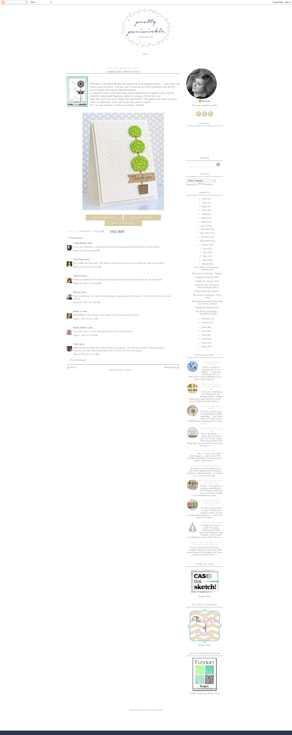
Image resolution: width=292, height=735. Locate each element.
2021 (204, 210)
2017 (204, 226)
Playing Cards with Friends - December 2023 (211, 502)
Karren (77, 292)
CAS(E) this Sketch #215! (130, 99)
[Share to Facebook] (120, 231)
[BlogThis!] (114, 231)
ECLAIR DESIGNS (153, 710)
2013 (204, 339)
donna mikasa (80, 327)
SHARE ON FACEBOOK (104, 217)
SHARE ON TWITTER (142, 217)
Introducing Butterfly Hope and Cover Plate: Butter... (207, 302)
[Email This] (111, 231)
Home (146, 54)
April (205, 260)
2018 (204, 222)
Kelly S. (77, 311)
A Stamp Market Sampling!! (211, 363)
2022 (205, 206)
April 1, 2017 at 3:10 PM (85, 335)
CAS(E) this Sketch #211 (207, 307)
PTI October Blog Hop (205, 450)
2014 (204, 335)
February (205, 318)
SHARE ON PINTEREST (123, 223)
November (205, 233)
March (205, 264)
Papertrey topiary (122, 96)
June (205, 252)
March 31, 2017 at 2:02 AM (86, 302)
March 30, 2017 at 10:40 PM (87, 283)
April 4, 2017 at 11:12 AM (86, 354)
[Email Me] (210, 114)
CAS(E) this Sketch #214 (207, 281)
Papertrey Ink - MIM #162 (211, 407)
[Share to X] (117, 231)
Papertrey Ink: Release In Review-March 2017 (207, 286)
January (206, 322)
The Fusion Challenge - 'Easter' (207, 273)
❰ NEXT (71, 367)
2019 (204, 218)
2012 (204, 343)
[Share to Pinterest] (122, 231)
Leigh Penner (80, 243)
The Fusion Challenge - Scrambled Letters (207, 312)
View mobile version (120, 370)
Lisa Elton (78, 259)
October (206, 237)
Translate (208, 184)
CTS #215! (108, 84)
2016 (204, 327)
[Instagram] (204, 114)
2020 (204, 214)
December (206, 229)
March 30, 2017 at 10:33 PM (87, 267)
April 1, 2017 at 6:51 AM (85, 319)
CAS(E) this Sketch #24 (211, 522)
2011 (204, 346)
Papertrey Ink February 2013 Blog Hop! (211, 481)
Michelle (206, 101)
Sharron (77, 276)
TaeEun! (140, 105)
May (205, 256)
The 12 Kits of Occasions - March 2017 (207, 268)
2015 (204, 331)
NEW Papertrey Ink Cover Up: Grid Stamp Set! (211, 386)
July (205, 248)
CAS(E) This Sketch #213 (207, 291)
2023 (205, 203)
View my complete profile (204, 105)
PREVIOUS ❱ (171, 367)
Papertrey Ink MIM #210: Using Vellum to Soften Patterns (205, 543)
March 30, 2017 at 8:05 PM (86, 250)
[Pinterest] (198, 114)
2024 (205, 199)
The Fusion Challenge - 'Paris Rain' (207, 296)
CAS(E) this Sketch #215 (207, 277)
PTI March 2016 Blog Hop (205, 466)
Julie (75, 344)
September (205, 241)
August (205, 244)
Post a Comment (78, 360)
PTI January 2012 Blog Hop (211, 429)
